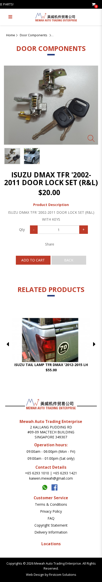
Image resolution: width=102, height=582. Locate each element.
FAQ (51, 518)
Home (10, 35)
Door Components (33, 35)
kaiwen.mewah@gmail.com (51, 478)
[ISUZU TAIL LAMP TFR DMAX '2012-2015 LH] (51, 349)
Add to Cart (33, 260)
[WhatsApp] (46, 486)
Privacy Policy (51, 511)
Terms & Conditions (51, 504)
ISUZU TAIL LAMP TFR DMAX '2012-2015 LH (51, 364)
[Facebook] (55, 486)
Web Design (35, 575)
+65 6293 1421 (65, 473)
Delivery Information (50, 532)
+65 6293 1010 (37, 473)
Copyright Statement (51, 525)
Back (68, 260)
